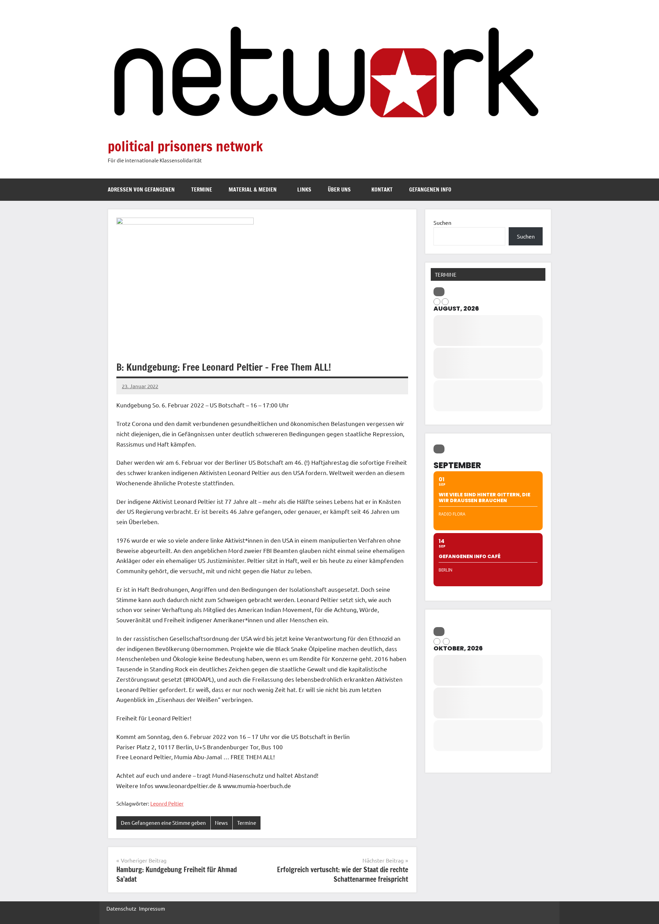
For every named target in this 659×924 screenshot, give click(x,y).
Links (304, 189)
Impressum (152, 908)
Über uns (339, 189)
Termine (201, 189)
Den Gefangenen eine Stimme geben (163, 822)
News (221, 822)
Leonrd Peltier (167, 803)
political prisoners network (185, 146)
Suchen (442, 222)
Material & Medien (253, 189)
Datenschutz (121, 908)
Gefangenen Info (430, 189)
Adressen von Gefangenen (141, 189)
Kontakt (382, 189)
